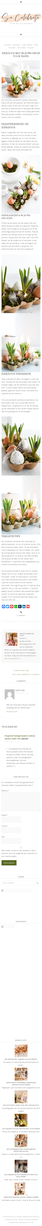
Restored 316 (34, 1217)
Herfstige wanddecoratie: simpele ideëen (21, 1197)
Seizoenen (11, 48)
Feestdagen (16, 45)
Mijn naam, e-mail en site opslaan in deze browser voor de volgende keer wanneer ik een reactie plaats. (19, 853)
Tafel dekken (21, 48)
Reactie (5, 790)
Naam (5, 815)
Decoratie (7, 45)
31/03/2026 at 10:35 (22, 693)
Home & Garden (27, 45)
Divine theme (22, 1217)
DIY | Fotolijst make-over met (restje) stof (21, 1105)
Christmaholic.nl (13, 658)
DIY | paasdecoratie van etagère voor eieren (21, 1129)
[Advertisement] (21, 1014)
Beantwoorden (12, 712)
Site (3, 837)
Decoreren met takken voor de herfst (21, 1059)
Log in (30, 1222)
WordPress (23, 1222)
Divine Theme (23, 1219)
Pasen (36, 45)
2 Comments (21, 615)
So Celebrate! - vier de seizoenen (21, 18)
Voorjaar (30, 48)
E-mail (5, 826)
